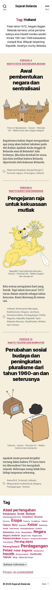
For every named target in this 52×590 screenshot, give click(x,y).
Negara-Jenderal (30, 312)
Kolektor (38, 528)
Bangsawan (9, 513)
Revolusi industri (22, 554)
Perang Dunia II (11, 546)
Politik (42, 315)
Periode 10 (25, 339)
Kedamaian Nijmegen (27, 308)
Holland (40, 173)
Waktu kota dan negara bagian (26, 64)
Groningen (29, 173)
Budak (20, 513)
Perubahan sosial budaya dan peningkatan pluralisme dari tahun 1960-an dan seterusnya (26, 364)
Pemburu (25, 539)
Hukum (7, 525)
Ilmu (14, 524)
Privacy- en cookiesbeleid (18, 572)
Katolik (5, 528)
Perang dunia (23, 541)
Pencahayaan (8, 542)
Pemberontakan (15, 315)
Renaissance (39, 551)
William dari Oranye (26, 557)
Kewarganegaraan (27, 528)
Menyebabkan (26, 532)
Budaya (30, 513)
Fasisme (26, 521)
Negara (37, 483)
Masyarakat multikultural (19, 483)
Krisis (17, 532)
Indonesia (22, 525)
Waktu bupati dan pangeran (26, 191)
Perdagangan (31, 315)
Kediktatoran (13, 312)
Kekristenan (14, 528)
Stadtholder (31, 321)
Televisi (26, 486)
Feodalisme (35, 521)
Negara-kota (26, 536)
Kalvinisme (43, 525)
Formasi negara (15, 173)
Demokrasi (27, 517)
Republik (20, 318)
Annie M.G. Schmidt (17, 480)
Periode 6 (26, 187)
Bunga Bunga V (35, 170)
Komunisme (8, 532)
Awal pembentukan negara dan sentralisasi (26, 80)
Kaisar (33, 525)
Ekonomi (38, 517)
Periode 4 (26, 60)
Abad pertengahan (16, 170)
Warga (15, 557)
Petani (7, 550)
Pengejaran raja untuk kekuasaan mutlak (26, 204)
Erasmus (6, 521)
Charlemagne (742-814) (12, 517)
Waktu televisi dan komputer (26, 342)
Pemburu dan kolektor (39, 539)
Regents (11, 318)
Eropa (16, 520)
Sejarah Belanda (26, 6)
